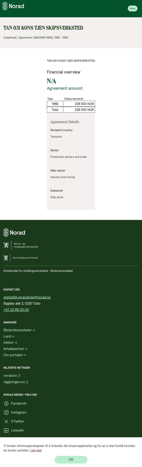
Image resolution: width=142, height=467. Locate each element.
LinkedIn (17, 430)
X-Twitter (17, 421)
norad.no (10, 375)
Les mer (36, 450)
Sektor (8, 342)
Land (7, 336)
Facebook (18, 403)
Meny (132, 8)
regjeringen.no (14, 382)
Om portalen (13, 355)
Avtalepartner (13, 349)
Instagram (18, 412)
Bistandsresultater (17, 330)
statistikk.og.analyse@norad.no (27, 297)
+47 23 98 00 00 (16, 310)
